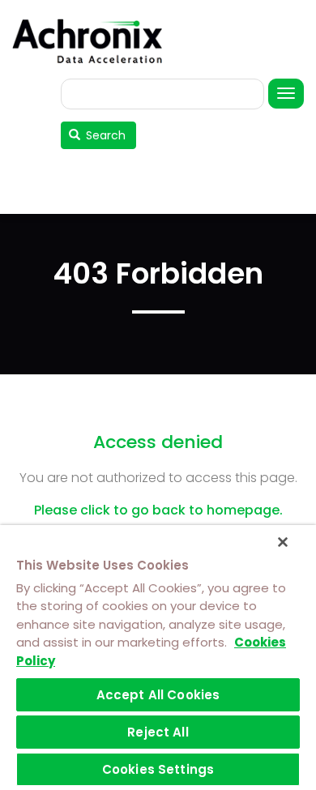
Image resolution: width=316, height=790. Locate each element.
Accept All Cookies (158, 694)
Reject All (158, 732)
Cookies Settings (158, 769)
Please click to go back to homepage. (158, 510)
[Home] (93, 41)
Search (104, 135)
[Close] (283, 542)
